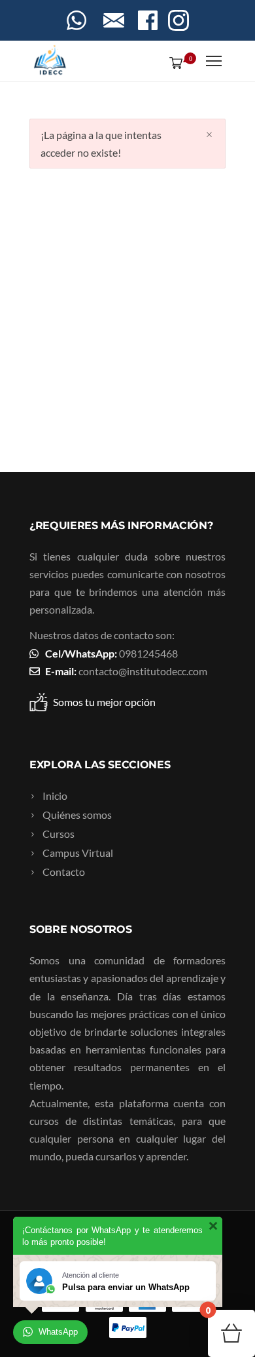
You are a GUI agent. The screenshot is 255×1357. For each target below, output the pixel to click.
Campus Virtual (77, 852)
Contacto (63, 871)
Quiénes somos (77, 814)
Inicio (54, 795)
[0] (173, 62)
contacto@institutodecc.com (142, 671)
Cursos (58, 833)
